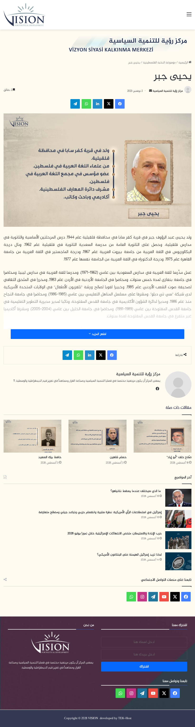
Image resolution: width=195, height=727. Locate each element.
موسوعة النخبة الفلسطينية (159, 62)
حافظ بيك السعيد (49, 457)
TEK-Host (125, 718)
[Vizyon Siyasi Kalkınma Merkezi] (30, 14)
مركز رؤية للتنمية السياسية (167, 91)
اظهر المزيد (98, 334)
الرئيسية (183, 62)
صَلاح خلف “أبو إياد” (179, 457)
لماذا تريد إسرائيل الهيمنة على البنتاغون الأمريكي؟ (129, 554)
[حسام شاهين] (97, 436)
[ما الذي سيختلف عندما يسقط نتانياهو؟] (178, 498)
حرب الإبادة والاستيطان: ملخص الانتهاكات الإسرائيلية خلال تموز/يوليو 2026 (115, 533)
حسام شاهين (118, 457)
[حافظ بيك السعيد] (32, 436)
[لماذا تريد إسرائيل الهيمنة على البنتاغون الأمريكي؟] (178, 561)
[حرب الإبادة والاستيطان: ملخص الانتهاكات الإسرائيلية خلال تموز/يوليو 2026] (178, 540)
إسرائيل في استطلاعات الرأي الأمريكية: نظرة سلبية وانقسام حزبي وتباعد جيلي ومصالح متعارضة (100, 512)
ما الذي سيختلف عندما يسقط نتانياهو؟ (136, 491)
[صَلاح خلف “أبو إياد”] (162, 436)
